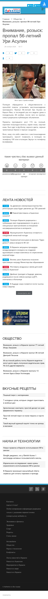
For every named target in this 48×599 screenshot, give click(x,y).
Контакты (10, 501)
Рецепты (9, 532)
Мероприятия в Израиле (15, 565)
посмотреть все (24, 293)
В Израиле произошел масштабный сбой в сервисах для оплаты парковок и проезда (21, 472)
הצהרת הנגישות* (12, 505)
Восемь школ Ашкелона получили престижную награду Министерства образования (23, 260)
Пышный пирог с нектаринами (16, 395)
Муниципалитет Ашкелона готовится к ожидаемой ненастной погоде (22, 234)
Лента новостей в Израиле (16, 558)
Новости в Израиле (13, 572)
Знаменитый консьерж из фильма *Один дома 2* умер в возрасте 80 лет (23, 241)
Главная (6, 19)
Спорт (8, 528)
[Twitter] (20, 53)
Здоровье (10, 525)
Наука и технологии (14, 548)
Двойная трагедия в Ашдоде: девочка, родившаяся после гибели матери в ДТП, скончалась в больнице (22, 277)
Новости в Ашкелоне (14, 561)
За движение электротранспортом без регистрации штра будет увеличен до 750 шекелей (24, 207)
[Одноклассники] (7, 58)
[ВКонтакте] (7, 53)
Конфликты (10, 552)
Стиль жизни (11, 536)
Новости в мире (12, 568)
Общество (17, 19)
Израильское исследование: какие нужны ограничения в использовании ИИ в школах (21, 464)
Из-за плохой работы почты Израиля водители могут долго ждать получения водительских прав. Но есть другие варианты (24, 363)
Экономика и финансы (15, 521)
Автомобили (11, 541)
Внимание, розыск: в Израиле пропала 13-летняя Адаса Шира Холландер (21, 372)
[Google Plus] (32, 53)
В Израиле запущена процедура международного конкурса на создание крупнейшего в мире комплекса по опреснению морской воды (23, 251)
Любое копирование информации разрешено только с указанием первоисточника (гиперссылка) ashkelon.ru (23, 512)
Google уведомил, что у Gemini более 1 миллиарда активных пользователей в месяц (22, 456)
